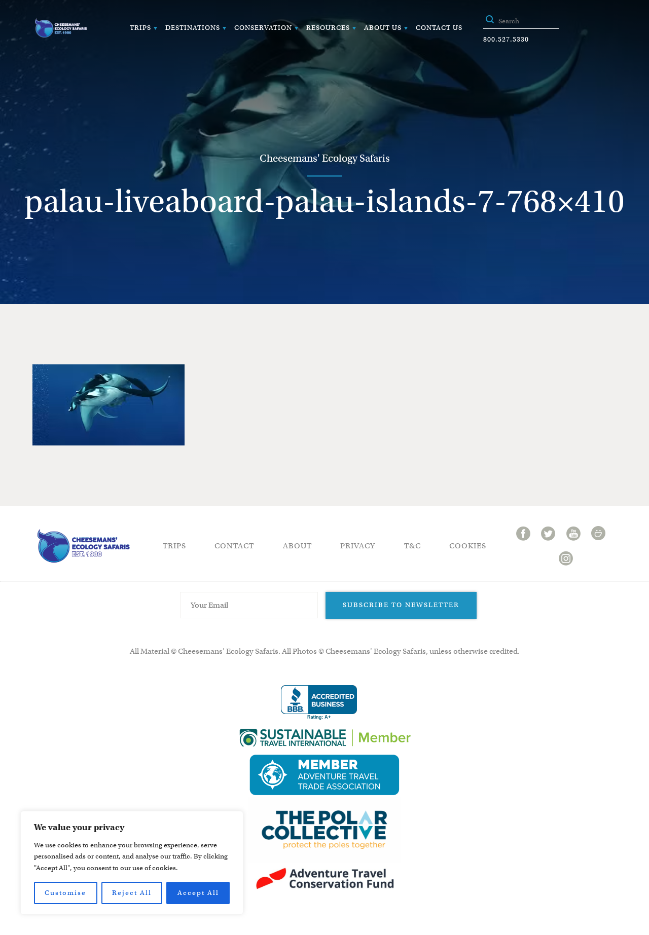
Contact (234, 545)
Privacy (357, 545)
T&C (412, 545)
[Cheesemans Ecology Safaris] (60, 28)
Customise (65, 892)
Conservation (263, 27)
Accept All (198, 892)
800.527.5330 (506, 39)
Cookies (467, 545)
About (297, 545)
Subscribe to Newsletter (401, 605)
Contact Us (439, 27)
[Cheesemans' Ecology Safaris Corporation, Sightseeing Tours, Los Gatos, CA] (319, 702)
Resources (328, 27)
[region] (131, 863)
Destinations (192, 27)
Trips (140, 27)
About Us (383, 27)
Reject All (132, 892)
